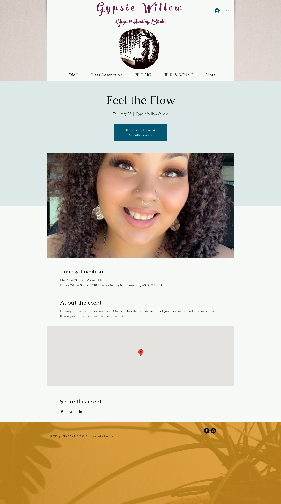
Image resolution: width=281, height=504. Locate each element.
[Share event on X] (71, 411)
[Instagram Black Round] (213, 431)
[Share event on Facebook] (62, 411)
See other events (140, 135)
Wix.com (110, 436)
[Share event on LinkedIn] (80, 411)
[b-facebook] (207, 431)
